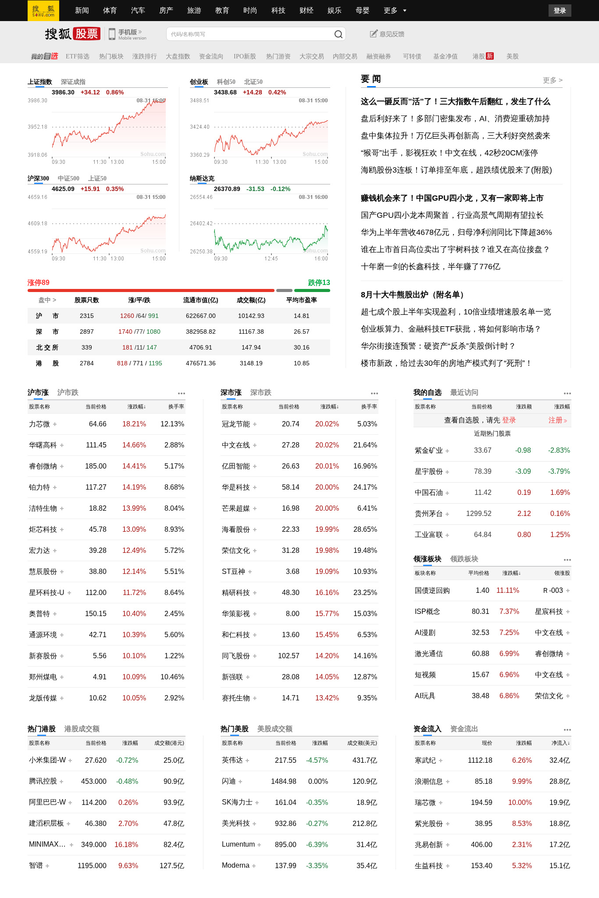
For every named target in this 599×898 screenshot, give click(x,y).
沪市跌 (67, 392)
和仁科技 (236, 634)
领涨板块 (428, 559)
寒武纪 (425, 760)
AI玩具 (425, 696)
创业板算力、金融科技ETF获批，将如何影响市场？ (451, 329)
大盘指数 (178, 56)
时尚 (250, 10)
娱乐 (335, 10)
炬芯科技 (43, 529)
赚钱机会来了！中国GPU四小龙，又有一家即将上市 (452, 198)
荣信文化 (236, 550)
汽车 (138, 10)
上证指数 (40, 82)
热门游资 (278, 56)
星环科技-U (46, 592)
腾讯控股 (43, 781)
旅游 (194, 10)
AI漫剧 (425, 632)
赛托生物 (236, 698)
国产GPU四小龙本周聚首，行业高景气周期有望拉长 (452, 215)
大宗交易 (312, 56)
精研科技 (236, 592)
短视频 (425, 674)
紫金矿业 (429, 450)
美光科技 (236, 823)
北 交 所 (47, 347)
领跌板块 (464, 559)
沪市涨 (38, 392)
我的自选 (428, 392)
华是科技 (236, 487)
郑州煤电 (43, 677)
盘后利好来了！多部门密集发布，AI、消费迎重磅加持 (455, 118)
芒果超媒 (236, 508)
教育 (222, 10)
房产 (166, 10)
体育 (110, 10)
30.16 (302, 347)
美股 (512, 56)
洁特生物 (43, 508)
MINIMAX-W (48, 844)
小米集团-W (47, 760)
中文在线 (236, 445)
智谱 (36, 865)
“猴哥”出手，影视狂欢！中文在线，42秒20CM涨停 (449, 152)
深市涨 (231, 392)
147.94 (251, 347)
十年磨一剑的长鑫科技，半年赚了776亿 (430, 266)
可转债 (412, 56)
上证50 (97, 178)
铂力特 (39, 487)
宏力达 (39, 550)
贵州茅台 (429, 513)
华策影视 (236, 613)
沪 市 (47, 315)
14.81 (302, 315)
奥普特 (39, 613)
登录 (560, 10)
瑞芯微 (425, 802)
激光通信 (429, 653)
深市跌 (260, 392)
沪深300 (38, 178)
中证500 (68, 178)
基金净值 (445, 56)
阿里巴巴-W (47, 802)
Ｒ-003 (553, 590)
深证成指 (73, 82)
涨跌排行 (144, 56)
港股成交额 (82, 728)
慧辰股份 (43, 571)
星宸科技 (549, 611)
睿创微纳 (43, 466)
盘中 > (47, 299)
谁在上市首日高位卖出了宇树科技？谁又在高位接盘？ (455, 249)
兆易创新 (429, 844)
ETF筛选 (77, 56)
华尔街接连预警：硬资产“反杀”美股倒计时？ (438, 346)
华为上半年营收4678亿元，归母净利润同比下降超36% (456, 232)
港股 (479, 56)
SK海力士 (237, 802)
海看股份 (236, 529)
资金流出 (464, 728)
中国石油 (429, 492)
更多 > (553, 80)
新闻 (82, 10)
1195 (155, 363)
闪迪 (229, 781)
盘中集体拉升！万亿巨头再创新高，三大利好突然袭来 (455, 135)
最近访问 (464, 392)
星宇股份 (429, 471)
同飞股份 (236, 656)
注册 (556, 420)
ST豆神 (234, 571)
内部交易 (345, 56)
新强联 (233, 677)
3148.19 (251, 363)
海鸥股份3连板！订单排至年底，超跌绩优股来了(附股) (456, 170)
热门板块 (111, 56)
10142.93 (251, 315)
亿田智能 (236, 466)
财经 (307, 10)
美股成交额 (274, 728)
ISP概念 (427, 611)
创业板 (199, 82)
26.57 (302, 331)
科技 (278, 10)
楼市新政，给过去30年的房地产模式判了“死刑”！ (447, 363)
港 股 (47, 363)
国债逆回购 (432, 590)
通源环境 (43, 634)
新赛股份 (43, 656)
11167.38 (251, 331)
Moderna (236, 865)
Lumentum (238, 844)
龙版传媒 (43, 698)
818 (122, 363)
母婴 (363, 10)
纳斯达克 (202, 178)
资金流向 (211, 56)
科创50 (226, 82)
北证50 (253, 82)
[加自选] (54, 424)
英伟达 (232, 760)
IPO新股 (245, 56)
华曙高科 (43, 445)
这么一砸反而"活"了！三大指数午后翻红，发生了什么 (455, 101)
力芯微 (39, 424)
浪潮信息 (429, 781)
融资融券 (379, 56)
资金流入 (428, 728)
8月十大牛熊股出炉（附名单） (414, 294)
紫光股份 (429, 823)
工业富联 (429, 534)
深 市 (47, 331)
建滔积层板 (46, 823)
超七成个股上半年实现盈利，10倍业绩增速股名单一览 (456, 311)
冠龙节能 (236, 424)
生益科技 (429, 865)
